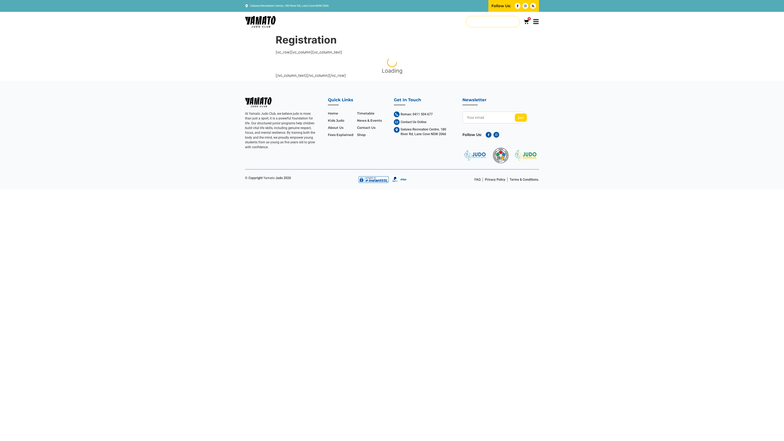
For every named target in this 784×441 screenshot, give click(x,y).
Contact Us (366, 128)
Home (333, 113)
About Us (335, 128)
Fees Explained (340, 135)
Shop (361, 135)
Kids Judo (336, 120)
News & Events (369, 120)
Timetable (365, 113)
